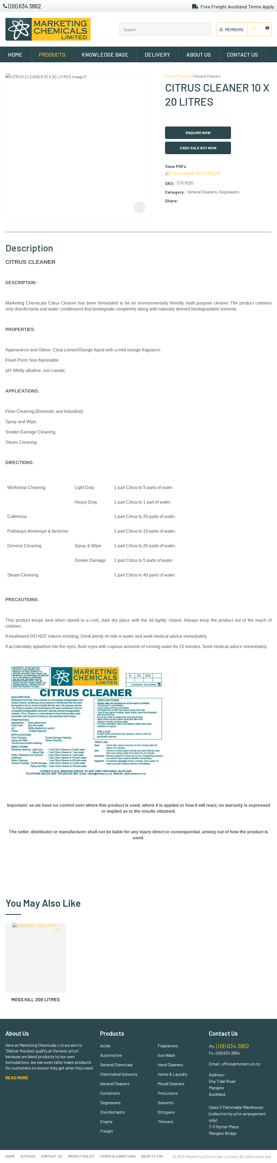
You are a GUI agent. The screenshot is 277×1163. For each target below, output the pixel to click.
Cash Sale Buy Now (198, 147)
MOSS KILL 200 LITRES (35, 999)
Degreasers (110, 1102)
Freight (106, 1130)
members (234, 29)
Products (52, 54)
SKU (169, 183)
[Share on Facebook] (182, 201)
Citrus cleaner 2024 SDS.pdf (194, 173)
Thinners (165, 1121)
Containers (110, 1093)
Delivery (157, 54)
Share (171, 200)
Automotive (111, 1055)
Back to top (152, 1156)
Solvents (166, 1102)
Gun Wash (166, 1055)
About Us (198, 54)
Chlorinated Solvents (118, 1074)
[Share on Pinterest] (204, 201)
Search (204, 29)
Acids (105, 1045)
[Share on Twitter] (188, 201)
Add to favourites (58, 931)
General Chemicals (116, 1064)
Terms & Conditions (118, 1156)
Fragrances (168, 1045)
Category (174, 192)
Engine (106, 1121)
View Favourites (253, 29)
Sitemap (27, 1156)
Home (15, 54)
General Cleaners (207, 76)
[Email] (197, 200)
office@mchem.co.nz (241, 1063)
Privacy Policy (81, 1156)
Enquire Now (198, 132)
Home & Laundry (172, 1074)
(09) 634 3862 (24, 5)
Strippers (166, 1112)
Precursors (168, 1093)
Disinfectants (112, 1112)
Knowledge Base (105, 54)
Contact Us (242, 54)
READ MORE (16, 1077)
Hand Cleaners (170, 1064)
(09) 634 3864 (228, 1052)
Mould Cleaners (171, 1083)
